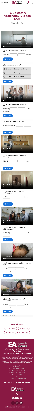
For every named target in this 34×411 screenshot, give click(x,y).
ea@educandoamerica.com (17, 407)
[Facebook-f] (13, 403)
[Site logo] (17, 2)
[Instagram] (17, 403)
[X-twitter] (21, 403)
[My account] (32, 2)
